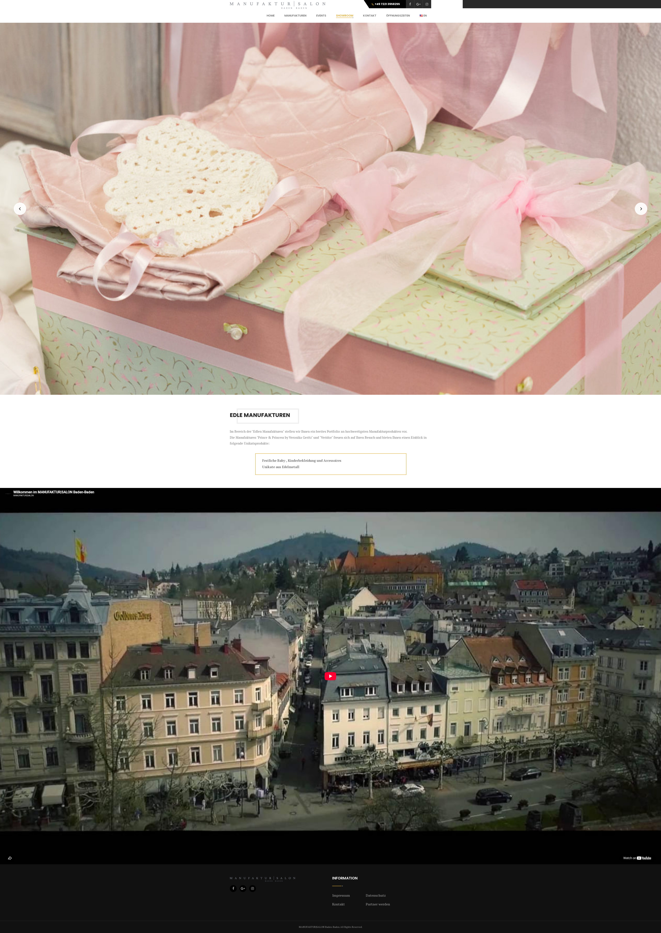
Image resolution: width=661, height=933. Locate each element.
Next (641, 209)
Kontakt (338, 904)
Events (321, 16)
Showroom (344, 16)
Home (271, 16)
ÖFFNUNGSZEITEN (398, 16)
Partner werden (378, 904)
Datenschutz (376, 895)
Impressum (341, 895)
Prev (20, 209)
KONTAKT (369, 16)
